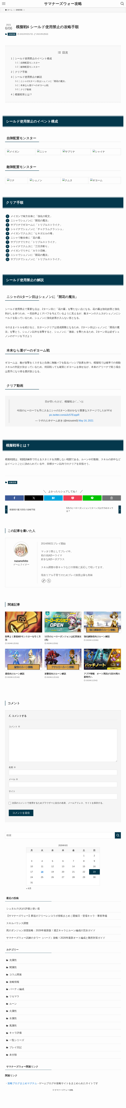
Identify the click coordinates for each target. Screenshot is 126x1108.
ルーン (13, 1003)
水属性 (13, 1018)
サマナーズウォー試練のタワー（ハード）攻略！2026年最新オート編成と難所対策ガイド (55, 937)
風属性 (13, 1025)
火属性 (13, 1011)
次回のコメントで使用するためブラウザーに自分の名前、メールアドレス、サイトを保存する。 (58, 803)
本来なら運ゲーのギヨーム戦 (34, 85)
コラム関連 (15, 974)
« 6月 (28, 888)
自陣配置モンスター (30, 62)
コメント (14, 726)
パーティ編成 (16, 989)
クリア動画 (25, 89)
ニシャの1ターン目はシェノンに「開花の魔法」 (43, 81)
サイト (12, 791)
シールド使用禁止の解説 (28, 77)
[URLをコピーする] (111, 498)
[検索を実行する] (118, 835)
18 (42, 872)
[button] (14, 498)
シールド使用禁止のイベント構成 (33, 58)
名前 (12, 767)
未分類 (13, 1054)
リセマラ (14, 996)
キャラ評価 (15, 1032)
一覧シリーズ (16, 1040)
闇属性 (13, 967)
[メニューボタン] (3, 3)
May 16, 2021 (86, 420)
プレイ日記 (15, 1047)
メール (13, 779)
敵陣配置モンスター (30, 67)
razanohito (21, 561)
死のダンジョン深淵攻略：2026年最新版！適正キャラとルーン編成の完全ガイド (50, 930)
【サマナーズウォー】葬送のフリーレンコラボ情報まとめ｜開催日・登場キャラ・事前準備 (56, 915)
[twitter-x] (49, 581)
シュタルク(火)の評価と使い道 (23, 908)
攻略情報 (12, 34)
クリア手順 (21, 72)
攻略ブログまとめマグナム (22, 1083)
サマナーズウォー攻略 (63, 4)
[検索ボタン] (122, 3)
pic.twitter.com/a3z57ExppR (64, 415)
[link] (44, 581)
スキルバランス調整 (17, 923)
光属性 (13, 960)
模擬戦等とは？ (23, 94)
